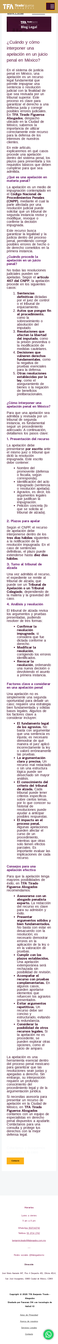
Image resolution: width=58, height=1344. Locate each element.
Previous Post (29, 1178)
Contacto (29, 1334)
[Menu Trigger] (50, 6)
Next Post (29, 1187)
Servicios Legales (29, 1328)
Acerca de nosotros (29, 1321)
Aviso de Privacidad (29, 1315)
